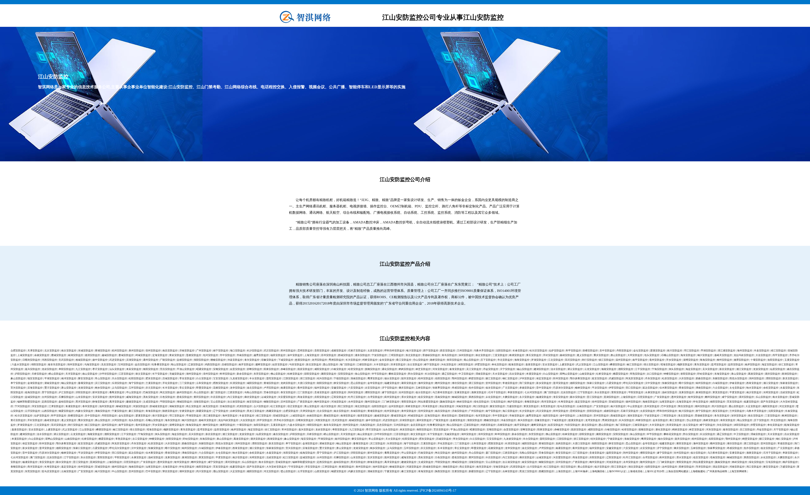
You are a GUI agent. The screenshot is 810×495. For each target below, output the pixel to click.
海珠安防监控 (521, 359)
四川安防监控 (719, 406)
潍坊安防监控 (459, 383)
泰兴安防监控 (251, 359)
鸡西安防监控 (212, 364)
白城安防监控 (720, 383)
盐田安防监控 (735, 364)
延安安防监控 (599, 378)
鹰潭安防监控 (375, 378)
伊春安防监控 (737, 383)
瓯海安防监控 (516, 364)
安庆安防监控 (100, 397)
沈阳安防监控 (503, 350)
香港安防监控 (686, 387)
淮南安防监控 (358, 378)
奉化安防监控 (499, 364)
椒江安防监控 (634, 364)
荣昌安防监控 (685, 406)
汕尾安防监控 (667, 401)
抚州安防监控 (116, 397)
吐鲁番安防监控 (160, 364)
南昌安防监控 (170, 350)
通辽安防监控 (449, 373)
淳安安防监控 (39, 406)
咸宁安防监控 (729, 397)
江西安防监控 (235, 392)
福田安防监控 (278, 355)
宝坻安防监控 (498, 401)
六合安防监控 (720, 387)
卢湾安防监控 (271, 387)
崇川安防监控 (674, 350)
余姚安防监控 (41, 355)
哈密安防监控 (355, 369)
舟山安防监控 (201, 392)
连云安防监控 (415, 364)
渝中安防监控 (294, 355)
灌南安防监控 (51, 383)
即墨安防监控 (203, 387)
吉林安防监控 (237, 410)
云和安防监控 (203, 383)
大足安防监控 (753, 406)
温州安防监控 (623, 359)
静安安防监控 (341, 383)
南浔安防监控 (68, 378)
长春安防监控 (520, 350)
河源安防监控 (140, 406)
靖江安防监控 (778, 350)
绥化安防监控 (481, 401)
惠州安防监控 (678, 397)
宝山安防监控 (218, 401)
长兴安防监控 (353, 359)
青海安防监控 (153, 410)
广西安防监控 (305, 401)
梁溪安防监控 (657, 350)
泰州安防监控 (89, 406)
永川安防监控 (527, 397)
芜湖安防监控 (611, 397)
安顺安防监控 (220, 369)
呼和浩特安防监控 (394, 350)
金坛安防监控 (640, 350)
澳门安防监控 (551, 392)
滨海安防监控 (35, 387)
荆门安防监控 (527, 383)
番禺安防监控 (116, 392)
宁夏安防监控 (119, 410)
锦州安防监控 (703, 383)
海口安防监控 (237, 350)
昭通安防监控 (203, 369)
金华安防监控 (375, 383)
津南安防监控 (703, 387)
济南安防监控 (186, 350)
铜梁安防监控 (66, 410)
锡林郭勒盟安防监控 (28, 401)
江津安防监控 (56, 406)
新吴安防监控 (790, 378)
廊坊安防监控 (251, 397)
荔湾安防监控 (718, 364)
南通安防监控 (288, 387)
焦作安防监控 (476, 387)
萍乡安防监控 (673, 359)
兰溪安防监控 (153, 383)
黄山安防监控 (311, 406)
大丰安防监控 (381, 364)
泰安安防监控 (288, 392)
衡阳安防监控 (150, 369)
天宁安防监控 (507, 369)
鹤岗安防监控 (406, 369)
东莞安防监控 (548, 406)
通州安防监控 (150, 359)
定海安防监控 (159, 355)
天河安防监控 (73, 373)
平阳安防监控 (635, 392)
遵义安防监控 (584, 355)
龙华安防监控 (237, 387)
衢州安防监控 (305, 387)
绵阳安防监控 (38, 364)
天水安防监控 (500, 373)
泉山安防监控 (738, 373)
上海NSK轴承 (580, 471)
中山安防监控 (635, 406)
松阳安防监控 (136, 378)
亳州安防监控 (656, 359)
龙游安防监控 (760, 369)
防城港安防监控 (158, 406)
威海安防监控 (133, 397)
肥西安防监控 (220, 383)
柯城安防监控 (143, 355)
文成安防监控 (150, 401)
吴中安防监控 (607, 350)
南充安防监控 (210, 406)
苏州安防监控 (328, 355)
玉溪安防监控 (791, 359)
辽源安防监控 (195, 364)
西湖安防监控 (789, 373)
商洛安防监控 (305, 397)
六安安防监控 (355, 387)
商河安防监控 (548, 401)
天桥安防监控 (39, 373)
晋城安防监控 (283, 462)
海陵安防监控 (608, 369)
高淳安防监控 (116, 401)
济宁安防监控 (389, 387)
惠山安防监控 (330, 364)
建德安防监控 (133, 401)
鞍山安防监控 (178, 364)
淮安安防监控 (560, 397)
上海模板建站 (697, 471)
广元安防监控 (510, 387)
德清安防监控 (92, 355)
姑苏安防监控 (280, 364)
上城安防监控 (24, 355)
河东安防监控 (440, 369)
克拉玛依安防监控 (744, 355)
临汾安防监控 (423, 392)
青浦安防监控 (73, 406)
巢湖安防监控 (703, 392)
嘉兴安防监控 (32, 369)
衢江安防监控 (403, 359)
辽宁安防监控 (220, 410)
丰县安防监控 (761, 350)
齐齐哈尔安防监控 (284, 420)
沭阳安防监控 (465, 364)
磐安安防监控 (85, 378)
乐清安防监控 (119, 383)
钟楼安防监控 (671, 373)
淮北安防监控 (413, 355)
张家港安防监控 (789, 383)
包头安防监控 (651, 355)
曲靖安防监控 (567, 355)
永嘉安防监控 (787, 387)
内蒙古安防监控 (84, 410)
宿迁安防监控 (294, 406)
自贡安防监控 (237, 369)
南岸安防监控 (752, 364)
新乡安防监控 (543, 383)
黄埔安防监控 (102, 350)
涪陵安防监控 (201, 401)
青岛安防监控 (449, 355)
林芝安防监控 (423, 369)
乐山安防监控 (763, 397)
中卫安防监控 (466, 373)
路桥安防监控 (437, 359)
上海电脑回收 (597, 471)
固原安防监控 (305, 369)
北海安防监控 (683, 401)
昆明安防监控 (305, 350)
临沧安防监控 (493, 387)
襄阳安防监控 (328, 373)
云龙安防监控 (591, 369)
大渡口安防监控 (306, 383)
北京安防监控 (51, 350)
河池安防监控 (338, 401)
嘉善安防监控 (533, 364)
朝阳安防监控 (324, 383)
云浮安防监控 (32, 410)
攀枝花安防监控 (397, 373)
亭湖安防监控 (708, 350)
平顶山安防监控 (185, 369)
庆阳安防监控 (321, 397)
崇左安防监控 (483, 355)
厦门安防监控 (218, 392)
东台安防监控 (602, 392)
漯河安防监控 (746, 397)
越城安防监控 (109, 355)
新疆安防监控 (203, 410)
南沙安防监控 (753, 392)
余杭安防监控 (770, 387)
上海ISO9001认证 (616, 471)
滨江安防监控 (102, 383)
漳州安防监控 (210, 373)
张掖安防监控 (669, 383)
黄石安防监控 (533, 355)
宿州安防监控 (153, 350)
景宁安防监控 (49, 392)
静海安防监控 (100, 401)
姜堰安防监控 (85, 383)
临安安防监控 (425, 397)
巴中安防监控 (668, 406)
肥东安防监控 (153, 378)
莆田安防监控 (408, 383)
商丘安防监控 (193, 406)
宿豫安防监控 (268, 359)
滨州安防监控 (288, 401)
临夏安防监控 (751, 401)
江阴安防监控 (290, 378)
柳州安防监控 (724, 359)
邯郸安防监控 (254, 369)
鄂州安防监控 (459, 378)
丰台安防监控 (257, 378)
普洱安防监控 (560, 383)
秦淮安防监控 (456, 369)
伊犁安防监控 (616, 387)
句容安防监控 (296, 364)
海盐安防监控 (693, 369)
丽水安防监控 (577, 397)
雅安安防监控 (497, 406)
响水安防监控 (753, 387)
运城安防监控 (268, 397)
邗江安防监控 (691, 350)
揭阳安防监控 (770, 406)
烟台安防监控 (392, 378)
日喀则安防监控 (31, 359)
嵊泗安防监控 (617, 364)
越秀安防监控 (261, 355)
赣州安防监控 (442, 383)
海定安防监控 (769, 364)
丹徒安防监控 (490, 369)
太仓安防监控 (737, 387)
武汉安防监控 (271, 350)
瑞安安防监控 (35, 378)
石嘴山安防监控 (670, 355)
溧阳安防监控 (773, 378)
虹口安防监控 (290, 457)
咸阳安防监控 (321, 369)
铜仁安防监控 (510, 378)
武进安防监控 (116, 359)
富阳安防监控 (618, 392)
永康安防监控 (652, 392)
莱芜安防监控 (720, 392)
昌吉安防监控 (516, 373)
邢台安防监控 (415, 373)
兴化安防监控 (448, 364)
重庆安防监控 (601, 355)
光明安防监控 (770, 392)
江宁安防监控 (585, 392)
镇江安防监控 (606, 359)
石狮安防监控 (66, 397)
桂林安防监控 (294, 373)
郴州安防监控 (712, 397)
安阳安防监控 (345, 373)
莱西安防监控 (476, 397)
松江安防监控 (278, 406)
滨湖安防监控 (133, 359)
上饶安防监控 (628, 397)
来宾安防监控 (133, 369)
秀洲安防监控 (336, 359)
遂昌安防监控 (280, 434)
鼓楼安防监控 (590, 350)
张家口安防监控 (596, 383)
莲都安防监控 (193, 355)
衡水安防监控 (780, 397)
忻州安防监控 (560, 378)
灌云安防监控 (575, 369)
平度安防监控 (737, 392)
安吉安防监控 (550, 364)
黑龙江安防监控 (256, 410)
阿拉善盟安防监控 (428, 401)
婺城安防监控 (126, 355)
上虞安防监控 (566, 364)
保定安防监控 (543, 378)
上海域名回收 (635, 471)
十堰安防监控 (758, 359)
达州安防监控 (396, 406)
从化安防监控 (493, 397)
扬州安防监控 (184, 392)
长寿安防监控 (565, 401)
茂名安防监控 (150, 397)
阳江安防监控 (345, 406)
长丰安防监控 (170, 387)
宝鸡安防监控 (125, 364)
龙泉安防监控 (686, 392)
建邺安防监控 (263, 364)
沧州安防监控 (406, 392)
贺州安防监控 (493, 383)
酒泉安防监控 (478, 392)
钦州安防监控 (695, 397)
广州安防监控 (203, 350)
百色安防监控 (167, 397)
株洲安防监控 (516, 355)
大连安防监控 (763, 355)
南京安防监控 (68, 350)
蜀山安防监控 (471, 359)
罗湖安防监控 (538, 359)
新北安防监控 (313, 364)
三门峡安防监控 (391, 401)
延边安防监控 (650, 387)
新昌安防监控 (726, 369)
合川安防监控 (261, 406)
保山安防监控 (362, 373)
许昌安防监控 (218, 397)
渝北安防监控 (254, 387)
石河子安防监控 (497, 392)
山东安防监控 (83, 397)
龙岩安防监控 (49, 369)
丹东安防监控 (652, 378)
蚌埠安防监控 (227, 373)
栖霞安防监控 (620, 373)
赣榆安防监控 (218, 359)
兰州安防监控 (464, 350)
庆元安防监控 (153, 387)
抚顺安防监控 (372, 369)
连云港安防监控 (236, 401)
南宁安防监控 (220, 350)
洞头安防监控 (676, 369)
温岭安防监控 (669, 392)
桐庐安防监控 (515, 401)
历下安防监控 (488, 359)
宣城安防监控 (616, 401)
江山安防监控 (600, 364)
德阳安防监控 (577, 383)
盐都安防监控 (184, 359)
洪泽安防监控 (398, 364)
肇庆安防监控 (406, 387)
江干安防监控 (642, 369)
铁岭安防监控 (464, 401)
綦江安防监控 (136, 410)
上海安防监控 (311, 355)
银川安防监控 (413, 350)
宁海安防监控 (659, 369)
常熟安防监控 (637, 373)
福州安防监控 (321, 387)
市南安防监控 (244, 355)
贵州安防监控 (651, 406)
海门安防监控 (347, 364)
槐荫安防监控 (685, 364)
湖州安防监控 (193, 373)
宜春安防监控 (271, 392)
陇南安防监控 (447, 401)
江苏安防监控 (126, 373)
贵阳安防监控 (321, 350)
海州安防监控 (744, 350)
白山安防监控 (550, 373)
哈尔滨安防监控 (538, 350)
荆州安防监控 (355, 392)
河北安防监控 (786, 406)
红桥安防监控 (603, 373)
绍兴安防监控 (324, 378)
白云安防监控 (203, 378)
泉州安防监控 (136, 350)
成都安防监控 (338, 350)
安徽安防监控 (338, 387)
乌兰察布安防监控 (442, 392)
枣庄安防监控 (100, 369)
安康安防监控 (462, 392)
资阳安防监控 (408, 401)
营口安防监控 (633, 387)
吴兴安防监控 (710, 369)
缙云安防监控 (651, 364)
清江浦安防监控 (726, 350)
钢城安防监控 (459, 397)
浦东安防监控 (362, 355)
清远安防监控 (446, 406)
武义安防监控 (583, 364)
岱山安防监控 (420, 359)
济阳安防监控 (83, 392)
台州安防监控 (49, 397)
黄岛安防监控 (701, 364)
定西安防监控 (49, 401)
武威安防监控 (616, 378)
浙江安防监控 (307, 378)
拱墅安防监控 (482, 364)
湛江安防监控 (476, 383)
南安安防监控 (254, 401)
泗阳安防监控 (625, 369)
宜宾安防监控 (734, 401)
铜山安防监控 (68, 383)
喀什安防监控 (686, 383)
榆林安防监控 (582, 387)
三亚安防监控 (500, 355)
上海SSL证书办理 (654, 471)
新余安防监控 (244, 373)
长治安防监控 (432, 373)
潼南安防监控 (102, 410)
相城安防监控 (83, 359)
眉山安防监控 (736, 406)
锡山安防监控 (524, 369)
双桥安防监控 (413, 406)
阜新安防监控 (515, 392)
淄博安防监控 (690, 359)
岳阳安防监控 (442, 378)
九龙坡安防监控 (239, 378)
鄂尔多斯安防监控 (580, 378)
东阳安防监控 (290, 452)
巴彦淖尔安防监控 (563, 387)
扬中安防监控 (100, 359)
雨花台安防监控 (738, 378)
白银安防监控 (338, 369)
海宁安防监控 (136, 383)
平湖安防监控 (51, 378)
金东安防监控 (386, 359)
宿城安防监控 (280, 415)
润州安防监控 (756, 378)
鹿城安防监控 (58, 355)
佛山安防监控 (278, 373)
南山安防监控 (89, 373)
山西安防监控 (49, 410)
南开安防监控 (246, 364)
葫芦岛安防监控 (769, 401)
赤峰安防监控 (288, 369)
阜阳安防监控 (66, 369)
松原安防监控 (669, 378)
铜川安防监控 (705, 355)
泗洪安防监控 (772, 373)
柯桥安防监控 (370, 359)
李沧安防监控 (186, 378)
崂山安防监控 (56, 373)
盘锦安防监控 (66, 401)
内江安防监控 (235, 397)
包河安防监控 (210, 355)
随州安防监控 (372, 401)
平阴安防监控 (167, 401)
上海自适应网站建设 (677, 471)
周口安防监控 (480, 406)
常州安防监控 (289, 429)
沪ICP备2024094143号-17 (438, 490)
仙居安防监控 (777, 369)
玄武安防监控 (66, 359)
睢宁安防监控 (431, 364)
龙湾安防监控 (319, 359)
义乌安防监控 (119, 387)
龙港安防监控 (85, 387)
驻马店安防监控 (566, 406)
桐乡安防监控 (102, 387)
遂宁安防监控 (389, 392)
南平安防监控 (640, 359)
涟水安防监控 (558, 369)
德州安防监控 (633, 401)
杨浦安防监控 (543, 397)
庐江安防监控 (66, 392)
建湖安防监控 (541, 369)
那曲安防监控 (703, 378)
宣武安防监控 (572, 359)
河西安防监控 (49, 359)
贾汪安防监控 (51, 387)
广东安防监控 (662, 397)
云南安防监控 (584, 406)
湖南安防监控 (176, 406)
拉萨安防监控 (556, 350)
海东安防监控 (688, 355)
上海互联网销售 (738, 471)
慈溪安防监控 (302, 359)
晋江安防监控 (594, 397)
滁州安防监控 (425, 383)
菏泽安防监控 (429, 406)
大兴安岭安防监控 (276, 466)
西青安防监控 (753, 383)
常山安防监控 (102, 378)
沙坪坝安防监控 (108, 373)
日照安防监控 (645, 397)
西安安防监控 (447, 350)
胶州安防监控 (100, 392)
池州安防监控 (106, 406)
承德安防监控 (527, 387)
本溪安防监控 (533, 373)
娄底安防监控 (184, 397)
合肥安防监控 (18, 350)
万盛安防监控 (514, 406)
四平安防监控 (780, 355)
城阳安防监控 (254, 383)
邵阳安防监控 (311, 373)
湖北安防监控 (362, 406)
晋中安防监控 (543, 387)
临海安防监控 (32, 392)
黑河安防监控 (83, 401)
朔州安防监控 (74, 364)
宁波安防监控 (379, 355)
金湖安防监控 (35, 383)
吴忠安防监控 (108, 364)
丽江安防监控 (493, 378)
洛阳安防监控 (775, 359)
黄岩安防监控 (176, 355)
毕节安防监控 (379, 373)
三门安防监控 (186, 383)
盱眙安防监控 (705, 373)
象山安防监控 (18, 378)
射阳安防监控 (688, 373)
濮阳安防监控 (372, 392)
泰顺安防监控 (532, 401)
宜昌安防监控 (167, 369)
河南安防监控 (463, 406)
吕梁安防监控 (613, 383)
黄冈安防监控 (201, 397)
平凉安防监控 (599, 387)
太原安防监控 (375, 350)
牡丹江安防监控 (357, 397)
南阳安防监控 (717, 401)
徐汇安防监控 (786, 364)
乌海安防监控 (91, 364)
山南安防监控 (586, 373)
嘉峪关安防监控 (723, 355)
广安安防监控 (601, 406)
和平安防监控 (573, 350)
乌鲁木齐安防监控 (484, 350)
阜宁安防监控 (18, 383)
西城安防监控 (345, 355)
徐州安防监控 (599, 401)
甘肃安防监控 (186, 410)
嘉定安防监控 (582, 401)
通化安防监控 (389, 369)
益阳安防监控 (338, 392)
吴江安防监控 (473, 369)
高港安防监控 (755, 373)
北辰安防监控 (568, 392)
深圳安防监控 (466, 355)
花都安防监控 (220, 387)
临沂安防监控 (328, 406)
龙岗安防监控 (288, 383)
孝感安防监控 (459, 387)
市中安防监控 (227, 355)
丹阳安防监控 (624, 350)
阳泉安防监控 (271, 369)
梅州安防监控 (321, 401)
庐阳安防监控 (22, 373)
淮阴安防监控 (201, 359)
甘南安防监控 (227, 406)
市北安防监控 (505, 359)
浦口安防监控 (770, 383)
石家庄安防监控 (357, 350)
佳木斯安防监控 (668, 387)
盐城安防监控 (32, 397)
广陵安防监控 (167, 359)
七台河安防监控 (533, 392)
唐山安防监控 (618, 355)
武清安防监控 (244, 406)
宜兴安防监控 (18, 387)
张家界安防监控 (441, 387)
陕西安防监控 (170, 410)
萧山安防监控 (68, 387)
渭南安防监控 (483, 373)
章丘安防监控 (186, 387)
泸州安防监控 (527, 378)
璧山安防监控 (288, 471)
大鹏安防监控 (510, 397)
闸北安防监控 (167, 392)
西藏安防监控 (273, 410)
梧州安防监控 (425, 378)
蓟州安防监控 (392, 397)
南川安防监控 (618, 406)
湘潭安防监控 (741, 359)
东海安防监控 (721, 373)
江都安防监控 (364, 364)
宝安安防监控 (220, 378)
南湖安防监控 (75, 355)
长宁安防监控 (159, 373)
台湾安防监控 (375, 397)
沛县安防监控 (235, 359)
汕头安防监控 (116, 369)
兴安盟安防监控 (287, 397)
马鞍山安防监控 (253, 392)
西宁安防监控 (430, 350)
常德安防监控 (510, 383)
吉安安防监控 (372, 387)
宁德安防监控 (341, 378)
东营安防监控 (261, 373)
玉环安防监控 (136, 387)
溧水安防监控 (408, 397)
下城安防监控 (285, 359)
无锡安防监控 (176, 373)
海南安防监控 (650, 401)
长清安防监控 (237, 383)
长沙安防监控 (254, 350)
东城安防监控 (85, 350)
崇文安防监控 (143, 373)
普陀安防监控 (273, 378)
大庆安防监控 (686, 378)
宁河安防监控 (22, 406)
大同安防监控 (635, 355)
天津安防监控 (35, 350)
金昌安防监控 (142, 364)
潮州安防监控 (702, 406)
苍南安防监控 (442, 397)
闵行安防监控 (589, 359)
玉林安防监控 (423, 387)
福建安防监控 (392, 383)
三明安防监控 (396, 355)
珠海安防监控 (707, 359)
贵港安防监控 (321, 392)
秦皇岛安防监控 (57, 364)
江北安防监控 (555, 359)
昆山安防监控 (358, 383)
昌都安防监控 (229, 364)
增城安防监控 (184, 401)
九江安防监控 (83, 369)
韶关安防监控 (408, 378)
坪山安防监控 (133, 392)
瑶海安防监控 (668, 364)
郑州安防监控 (288, 350)
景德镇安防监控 (431, 355)
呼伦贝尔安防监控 (633, 383)
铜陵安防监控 (271, 401)
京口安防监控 (654, 373)
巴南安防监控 (150, 392)
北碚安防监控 (787, 392)
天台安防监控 (119, 378)
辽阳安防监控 (338, 397)
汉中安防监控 (652, 383)
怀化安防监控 (700, 401)
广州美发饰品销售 (717, 471)
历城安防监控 (170, 378)
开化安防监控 (170, 383)
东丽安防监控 (720, 378)
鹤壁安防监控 (476, 378)
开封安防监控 (550, 355)
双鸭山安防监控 (569, 373)
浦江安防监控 (743, 369)
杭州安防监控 (119, 350)
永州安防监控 (355, 401)
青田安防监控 (454, 359)
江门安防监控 (305, 392)
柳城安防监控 (123, 406)
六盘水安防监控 (20, 364)
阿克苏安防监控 (634, 378)
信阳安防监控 (379, 406)
